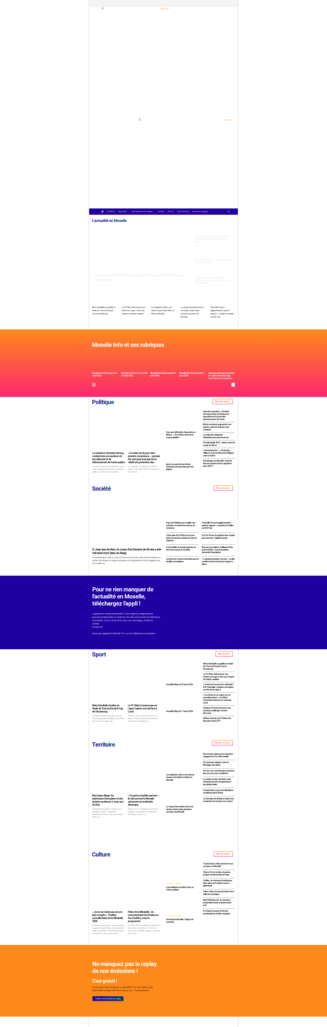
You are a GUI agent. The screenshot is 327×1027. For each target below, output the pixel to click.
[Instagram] (216, 3)
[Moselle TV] (113, 124)
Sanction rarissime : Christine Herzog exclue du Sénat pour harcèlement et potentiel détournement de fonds (216, 415)
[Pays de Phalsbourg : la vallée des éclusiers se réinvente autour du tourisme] (182, 508)
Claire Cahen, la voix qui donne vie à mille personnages (218, 892)
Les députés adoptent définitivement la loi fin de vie (216, 436)
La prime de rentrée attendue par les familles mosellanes (182, 560)
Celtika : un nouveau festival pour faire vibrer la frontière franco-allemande (217, 883)
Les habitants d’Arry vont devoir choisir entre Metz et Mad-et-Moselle (162, 310)
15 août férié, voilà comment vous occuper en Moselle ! (218, 864)
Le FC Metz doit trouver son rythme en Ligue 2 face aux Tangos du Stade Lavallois (133, 310)
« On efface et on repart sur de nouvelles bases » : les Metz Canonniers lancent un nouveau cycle (217, 699)
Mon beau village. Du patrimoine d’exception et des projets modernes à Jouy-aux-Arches (108, 800)
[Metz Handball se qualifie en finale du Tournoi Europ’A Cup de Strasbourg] (104, 298)
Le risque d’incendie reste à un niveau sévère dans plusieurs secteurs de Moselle (179, 809)
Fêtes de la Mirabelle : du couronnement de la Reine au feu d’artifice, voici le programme (143, 916)
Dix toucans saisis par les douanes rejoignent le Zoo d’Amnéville (218, 755)
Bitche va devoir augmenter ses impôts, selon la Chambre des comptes (217, 427)
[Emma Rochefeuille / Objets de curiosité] (182, 903)
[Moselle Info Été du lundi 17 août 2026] (192, 360)
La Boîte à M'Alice (173, 883)
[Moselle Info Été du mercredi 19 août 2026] (134, 360)
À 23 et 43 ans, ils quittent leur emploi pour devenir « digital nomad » (218, 536)
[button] (229, 212)
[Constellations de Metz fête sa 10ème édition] (182, 871)
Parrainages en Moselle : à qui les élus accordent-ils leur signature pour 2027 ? (217, 463)
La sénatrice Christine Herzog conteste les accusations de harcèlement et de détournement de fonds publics (108, 457)
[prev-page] (93, 385)
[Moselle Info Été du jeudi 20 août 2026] (105, 360)
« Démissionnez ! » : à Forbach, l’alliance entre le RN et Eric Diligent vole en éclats (218, 453)
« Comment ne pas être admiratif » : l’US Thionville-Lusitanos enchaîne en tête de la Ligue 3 (219, 687)
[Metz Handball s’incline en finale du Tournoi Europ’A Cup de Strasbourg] (142, 255)
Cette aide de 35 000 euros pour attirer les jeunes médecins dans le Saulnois (181, 538)
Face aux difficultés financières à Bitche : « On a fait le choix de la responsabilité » (180, 435)
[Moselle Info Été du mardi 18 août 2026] (163, 360)
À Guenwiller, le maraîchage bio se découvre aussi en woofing (181, 548)
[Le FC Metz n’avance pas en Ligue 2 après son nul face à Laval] (213, 255)
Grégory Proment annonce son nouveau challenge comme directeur (217, 710)
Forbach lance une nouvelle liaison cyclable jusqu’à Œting (218, 791)
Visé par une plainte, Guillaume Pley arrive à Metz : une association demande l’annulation (217, 550)
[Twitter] (221, 3)
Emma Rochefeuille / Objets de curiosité (179, 920)
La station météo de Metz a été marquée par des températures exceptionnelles (217, 782)
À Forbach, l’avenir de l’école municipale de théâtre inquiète (216, 912)
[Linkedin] (229, 3)
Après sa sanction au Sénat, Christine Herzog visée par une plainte (180, 467)
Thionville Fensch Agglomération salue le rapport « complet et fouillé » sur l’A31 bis (218, 525)
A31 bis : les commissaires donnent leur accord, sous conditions (218, 772)
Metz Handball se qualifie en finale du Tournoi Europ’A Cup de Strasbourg (104, 310)
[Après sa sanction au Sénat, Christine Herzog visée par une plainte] (182, 451)
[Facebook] (212, 3)
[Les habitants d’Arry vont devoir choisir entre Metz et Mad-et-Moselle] (163, 298)
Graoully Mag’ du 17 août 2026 (179, 711)
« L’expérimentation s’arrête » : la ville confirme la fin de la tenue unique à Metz (218, 561)
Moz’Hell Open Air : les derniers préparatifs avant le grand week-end (217, 902)
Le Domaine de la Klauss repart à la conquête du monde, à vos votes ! (218, 799)
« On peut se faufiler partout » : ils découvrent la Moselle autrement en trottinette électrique (144, 800)
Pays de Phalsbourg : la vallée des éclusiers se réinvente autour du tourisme (180, 525)
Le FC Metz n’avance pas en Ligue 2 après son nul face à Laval (142, 708)
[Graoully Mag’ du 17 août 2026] (182, 698)
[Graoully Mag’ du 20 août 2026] (182, 671)
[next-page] (233, 385)
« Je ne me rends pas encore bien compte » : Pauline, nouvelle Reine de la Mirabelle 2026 (107, 916)
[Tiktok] (225, 3)
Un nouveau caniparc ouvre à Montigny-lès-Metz (216, 763)
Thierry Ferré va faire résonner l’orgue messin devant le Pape (216, 873)
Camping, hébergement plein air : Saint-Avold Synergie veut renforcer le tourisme (221, 376)
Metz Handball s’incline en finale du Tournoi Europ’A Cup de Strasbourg (107, 708)
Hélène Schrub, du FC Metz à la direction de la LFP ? (217, 719)
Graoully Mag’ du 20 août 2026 (179, 684)
